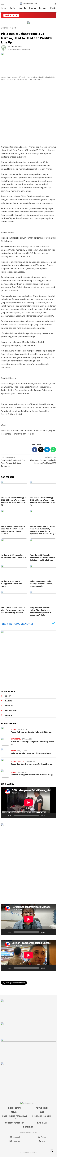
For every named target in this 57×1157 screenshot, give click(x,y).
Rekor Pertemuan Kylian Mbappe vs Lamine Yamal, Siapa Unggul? (41, 583)
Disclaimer (28, 1127)
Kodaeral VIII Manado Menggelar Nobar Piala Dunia (11, 583)
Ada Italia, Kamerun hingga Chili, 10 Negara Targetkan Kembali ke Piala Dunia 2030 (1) (42, 501)
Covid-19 (9, 705)
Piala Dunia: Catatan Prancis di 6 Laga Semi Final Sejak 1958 (43, 460)
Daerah (13, 772)
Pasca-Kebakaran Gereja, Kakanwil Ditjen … (31, 732)
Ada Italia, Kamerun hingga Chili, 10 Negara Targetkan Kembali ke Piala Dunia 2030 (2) (13, 501)
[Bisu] (48, 815)
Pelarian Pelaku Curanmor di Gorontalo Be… (32, 753)
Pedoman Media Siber (41, 1116)
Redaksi (14, 1112)
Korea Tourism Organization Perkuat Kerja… (32, 764)
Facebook (16, 1137)
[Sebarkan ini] (34, 449)
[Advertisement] (28, 114)
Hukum (13, 751)
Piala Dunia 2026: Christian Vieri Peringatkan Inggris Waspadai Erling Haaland (13, 610)
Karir (42, 1112)
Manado (8, 701)
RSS (43, 1141)
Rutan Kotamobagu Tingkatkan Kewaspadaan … (32, 742)
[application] (28, 802)
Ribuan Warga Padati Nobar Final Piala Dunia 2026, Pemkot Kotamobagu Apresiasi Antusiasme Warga (43, 530)
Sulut (8, 696)
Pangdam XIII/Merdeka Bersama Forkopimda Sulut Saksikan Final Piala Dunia (42, 557)
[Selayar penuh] (52, 815)
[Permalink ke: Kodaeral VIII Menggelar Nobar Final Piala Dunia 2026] (14, 545)
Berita (13, 730)
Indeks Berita (14, 1108)
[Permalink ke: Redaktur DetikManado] (4, 47)
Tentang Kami (42, 1108)
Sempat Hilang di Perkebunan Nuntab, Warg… (33, 774)
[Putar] (4, 815)
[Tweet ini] (41, 449)
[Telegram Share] (47, 449)
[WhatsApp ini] (53, 449)
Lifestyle (20, 761)
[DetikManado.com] (28, 3)
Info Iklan (42, 1123)
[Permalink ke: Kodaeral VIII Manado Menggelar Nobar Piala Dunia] (14, 572)
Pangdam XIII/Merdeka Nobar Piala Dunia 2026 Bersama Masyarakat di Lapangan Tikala (40, 611)
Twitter (43, 1137)
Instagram (16, 1141)
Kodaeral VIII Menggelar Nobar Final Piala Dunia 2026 (13, 556)
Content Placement (14, 1123)
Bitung (8, 715)
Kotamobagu (11, 710)
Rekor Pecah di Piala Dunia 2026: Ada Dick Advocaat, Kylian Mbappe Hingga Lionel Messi (13, 530)
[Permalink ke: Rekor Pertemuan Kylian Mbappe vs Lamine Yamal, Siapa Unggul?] (43, 572)
